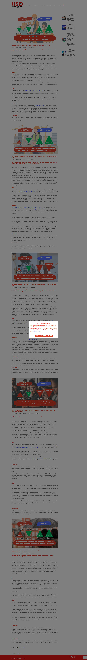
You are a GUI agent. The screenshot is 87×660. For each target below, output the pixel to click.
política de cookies (36, 331)
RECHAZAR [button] (50, 335)
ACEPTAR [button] (37, 335)
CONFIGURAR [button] (43, 335)
